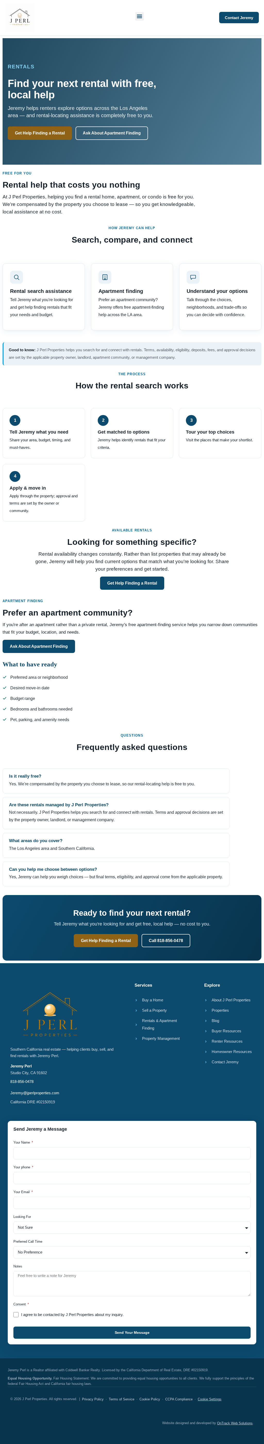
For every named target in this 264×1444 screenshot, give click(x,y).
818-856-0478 (22, 1081)
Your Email (22, 1192)
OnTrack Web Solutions (235, 1423)
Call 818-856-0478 (166, 940)
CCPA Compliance (179, 1399)
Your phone (22, 1167)
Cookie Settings (209, 1399)
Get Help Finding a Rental (40, 133)
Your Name (22, 1142)
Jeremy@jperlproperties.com (34, 1093)
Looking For (22, 1217)
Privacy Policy (93, 1399)
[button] (139, 16)
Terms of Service (121, 1399)
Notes (17, 1266)
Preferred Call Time (27, 1241)
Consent (20, 1304)
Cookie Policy (149, 1399)
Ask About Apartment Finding (112, 133)
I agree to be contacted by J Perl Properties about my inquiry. (72, 1314)
